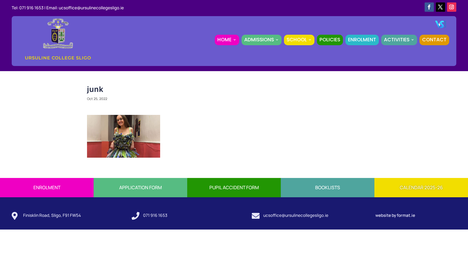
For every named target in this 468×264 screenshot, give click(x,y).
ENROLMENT (362, 39)
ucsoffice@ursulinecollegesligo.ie (91, 8)
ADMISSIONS (259, 39)
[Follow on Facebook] (429, 7)
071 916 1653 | (32, 8)
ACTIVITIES (397, 39)
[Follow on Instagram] (451, 7)
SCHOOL (297, 39)
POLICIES (330, 39)
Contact (434, 39)
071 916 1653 (155, 215)
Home (224, 39)
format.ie (405, 215)
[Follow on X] (440, 7)
